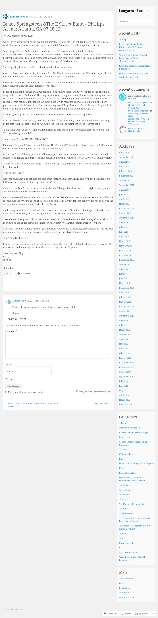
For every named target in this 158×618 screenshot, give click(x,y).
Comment (11, 331)
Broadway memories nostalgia (133, 432)
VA (120, 547)
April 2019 (124, 152)
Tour (121, 538)
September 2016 (126, 217)
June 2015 (123, 278)
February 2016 (125, 246)
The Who (123, 508)
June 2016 (123, 232)
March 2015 (124, 283)
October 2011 (125, 334)
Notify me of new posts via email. (25, 392)
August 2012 (125, 320)
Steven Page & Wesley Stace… (138, 114)
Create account (126, 578)
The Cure (123, 499)
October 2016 (125, 213)
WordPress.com (126, 597)
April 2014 (124, 292)
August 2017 (125, 190)
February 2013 (125, 297)
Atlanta (122, 423)
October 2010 (125, 372)
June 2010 (123, 386)
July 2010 (123, 381)
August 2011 (125, 339)
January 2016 (125, 250)
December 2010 (126, 362)
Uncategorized (126, 543)
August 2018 (125, 162)
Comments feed (126, 592)
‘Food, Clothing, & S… (137, 129)
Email (9, 371)
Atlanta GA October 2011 (130, 427)
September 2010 (126, 376)
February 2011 (125, 353)
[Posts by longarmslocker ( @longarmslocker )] (6, 17)
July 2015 (123, 274)
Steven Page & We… (137, 119)
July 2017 (123, 194)
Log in (122, 583)
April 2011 (124, 348)
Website (9, 379)
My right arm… (103, 403)
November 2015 (126, 260)
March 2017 (124, 204)
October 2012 (125, 311)
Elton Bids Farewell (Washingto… (136, 106)
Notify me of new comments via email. (95, 392)
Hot (121, 459)
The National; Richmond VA (132, 504)
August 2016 (125, 222)
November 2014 (126, 288)
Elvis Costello (125, 454)
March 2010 (124, 400)
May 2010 (123, 390)
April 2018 (124, 166)
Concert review (126, 437)
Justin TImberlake (127, 473)
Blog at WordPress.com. (14, 609)
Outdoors (123, 485)
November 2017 (126, 176)
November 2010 (126, 367)
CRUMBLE (124, 449)
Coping (122, 39)
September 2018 (126, 157)
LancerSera (19, 300)
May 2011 (123, 344)
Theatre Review (126, 513)
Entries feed (124, 588)
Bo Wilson (132, 128)
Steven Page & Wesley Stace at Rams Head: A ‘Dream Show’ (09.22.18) (133, 58)
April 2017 (124, 199)
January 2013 (125, 302)
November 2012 (126, 306)
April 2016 (124, 236)
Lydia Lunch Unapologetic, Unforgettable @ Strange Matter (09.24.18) (131, 47)
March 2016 (124, 241)
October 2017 (125, 180)
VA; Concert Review (128, 552)
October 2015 (125, 264)
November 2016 (126, 208)
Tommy (122, 533)
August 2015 (125, 269)
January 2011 (125, 358)
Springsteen (124, 490)
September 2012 (126, 315)
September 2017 (126, 185)
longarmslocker (20, 16)
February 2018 (125, 171)
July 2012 (123, 325)
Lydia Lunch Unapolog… (139, 102)
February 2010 (125, 404)
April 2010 (124, 395)
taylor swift (124, 494)
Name (9, 364)
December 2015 (126, 255)
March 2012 (124, 330)
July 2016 (123, 227)
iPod (121, 468)
